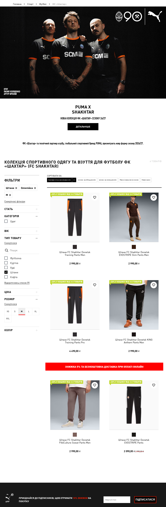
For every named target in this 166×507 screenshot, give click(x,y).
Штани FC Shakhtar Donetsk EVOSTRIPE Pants (133, 441)
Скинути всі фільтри (14, 201)
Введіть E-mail (110, 500)
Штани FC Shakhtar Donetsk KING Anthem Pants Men (133, 341)
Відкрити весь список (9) (17, 282)
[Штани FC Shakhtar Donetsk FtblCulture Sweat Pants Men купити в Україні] (75, 405)
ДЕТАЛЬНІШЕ (83, 126)
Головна (17, 4)
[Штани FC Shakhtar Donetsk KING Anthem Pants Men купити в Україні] (134, 305)
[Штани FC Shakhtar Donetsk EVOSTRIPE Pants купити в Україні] (134, 405)
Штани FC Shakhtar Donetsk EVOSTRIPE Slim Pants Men (133, 253)
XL (36, 311)
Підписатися (145, 499)
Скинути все (10, 243)
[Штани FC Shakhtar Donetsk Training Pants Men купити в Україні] (75, 217)
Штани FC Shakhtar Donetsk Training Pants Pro (74, 341)
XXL (8, 318)
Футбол (43, 4)
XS (8, 311)
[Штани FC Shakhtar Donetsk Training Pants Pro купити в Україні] (75, 305)
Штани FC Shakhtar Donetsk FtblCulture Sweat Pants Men (74, 441)
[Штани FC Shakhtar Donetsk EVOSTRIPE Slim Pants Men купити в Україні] (134, 217)
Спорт (30, 4)
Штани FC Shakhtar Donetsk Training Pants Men (74, 253)
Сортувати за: (54, 176)
